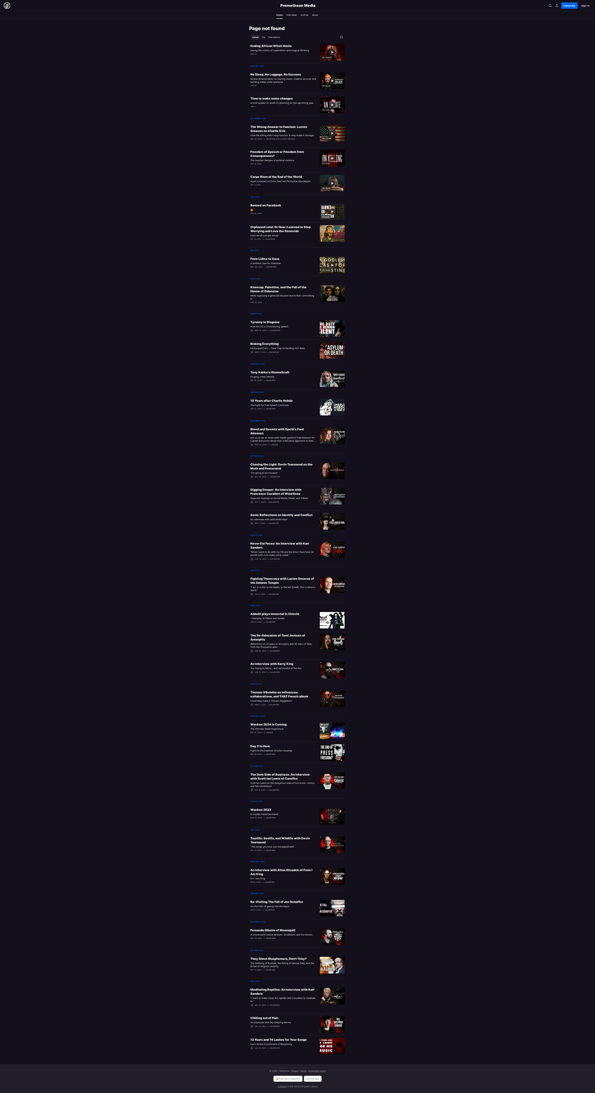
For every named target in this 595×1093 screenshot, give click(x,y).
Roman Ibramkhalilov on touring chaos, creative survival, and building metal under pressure (283, 80)
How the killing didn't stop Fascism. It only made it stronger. (282, 135)
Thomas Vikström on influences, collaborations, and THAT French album (279, 694)
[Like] (252, 334)
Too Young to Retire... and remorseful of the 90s (275, 668)
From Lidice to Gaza (264, 259)
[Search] (550, 5)
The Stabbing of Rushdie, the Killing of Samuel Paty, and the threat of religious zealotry (282, 965)
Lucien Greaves (287, 139)
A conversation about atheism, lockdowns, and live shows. (281, 934)
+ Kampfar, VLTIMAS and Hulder (267, 618)
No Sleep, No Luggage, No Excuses (275, 74)
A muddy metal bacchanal (264, 814)
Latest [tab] (255, 37)
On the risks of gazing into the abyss (269, 906)
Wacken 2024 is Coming (268, 724)
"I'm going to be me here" (264, 472)
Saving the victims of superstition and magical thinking (279, 50)
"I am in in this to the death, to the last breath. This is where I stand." (282, 588)
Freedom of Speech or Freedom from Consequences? (277, 154)
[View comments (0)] (273, 58)
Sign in (585, 5)
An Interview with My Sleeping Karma (270, 1022)
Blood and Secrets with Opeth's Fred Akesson (277, 431)
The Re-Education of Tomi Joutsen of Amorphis (277, 637)
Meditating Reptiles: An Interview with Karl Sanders (282, 991)
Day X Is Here (260, 746)
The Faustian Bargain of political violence (272, 160)
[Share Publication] (557, 5)
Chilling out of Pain (264, 1018)
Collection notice (317, 1070)
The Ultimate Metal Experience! (267, 728)
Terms (303, 1070)
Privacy (294, 1070)
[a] (332, 52)
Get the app (312, 1078)
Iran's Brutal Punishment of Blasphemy (271, 1044)
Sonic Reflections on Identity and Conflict (281, 515)
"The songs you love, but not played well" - (273, 846)
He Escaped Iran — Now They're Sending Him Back (277, 348)
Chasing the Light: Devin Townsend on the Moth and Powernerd (281, 466)
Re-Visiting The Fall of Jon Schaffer (276, 902)
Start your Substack (289, 1078)
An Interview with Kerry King (271, 664)
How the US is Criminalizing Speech (269, 326)
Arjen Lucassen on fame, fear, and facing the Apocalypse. (280, 181)
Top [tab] (263, 37)
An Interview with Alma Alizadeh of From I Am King (281, 872)
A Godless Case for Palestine (265, 263)
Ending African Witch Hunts (271, 46)
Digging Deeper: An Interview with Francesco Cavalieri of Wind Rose (275, 492)
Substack (282, 1086)
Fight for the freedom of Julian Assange (271, 750)
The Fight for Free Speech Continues (269, 405)
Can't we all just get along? (264, 235)
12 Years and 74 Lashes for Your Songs (278, 1040)
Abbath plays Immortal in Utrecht (274, 614)
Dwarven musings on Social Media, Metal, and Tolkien (279, 498)
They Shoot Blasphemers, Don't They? (278, 959)
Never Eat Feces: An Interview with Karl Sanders (279, 545)
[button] (279, 15)
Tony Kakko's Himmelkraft (269, 372)
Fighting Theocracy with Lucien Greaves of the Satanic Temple (282, 581)
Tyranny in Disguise (265, 322)
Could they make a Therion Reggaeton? (271, 700)
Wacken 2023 (260, 810)
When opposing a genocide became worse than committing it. (282, 297)
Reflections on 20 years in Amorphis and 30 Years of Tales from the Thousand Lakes (281, 645)
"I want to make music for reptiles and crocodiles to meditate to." (282, 999)
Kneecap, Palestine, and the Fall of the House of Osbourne (278, 289)
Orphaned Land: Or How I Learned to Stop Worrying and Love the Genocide (280, 229)
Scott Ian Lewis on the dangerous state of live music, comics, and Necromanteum (282, 784)
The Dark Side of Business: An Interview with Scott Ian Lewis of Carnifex (280, 776)
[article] (297, 52)
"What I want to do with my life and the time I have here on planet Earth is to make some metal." (282, 553)
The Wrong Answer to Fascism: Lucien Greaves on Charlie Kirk (278, 129)
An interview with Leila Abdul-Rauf (268, 519)
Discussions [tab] (274, 37)
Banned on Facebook (265, 205)
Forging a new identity (262, 376)
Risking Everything (264, 344)
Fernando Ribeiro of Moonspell (272, 930)
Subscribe (569, 5)
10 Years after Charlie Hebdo (271, 401)
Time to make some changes (271, 98)
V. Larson (273, 445)
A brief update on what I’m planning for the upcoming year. (282, 102)
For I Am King (257, 878)
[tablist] (266, 37)
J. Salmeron (269, 139)
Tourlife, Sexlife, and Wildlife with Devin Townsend (280, 840)
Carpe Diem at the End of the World (276, 177)
